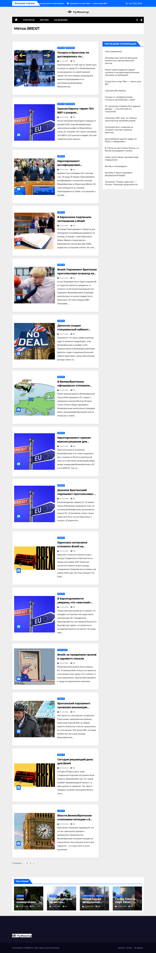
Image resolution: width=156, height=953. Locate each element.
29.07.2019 (64, 334)
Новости (61, 48)
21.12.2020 (64, 61)
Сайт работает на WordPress (23, 948)
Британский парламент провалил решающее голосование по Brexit (73, 707)
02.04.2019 (64, 607)
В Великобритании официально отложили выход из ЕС (73, 385)
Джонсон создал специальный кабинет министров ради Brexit (73, 329)
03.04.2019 (64, 551)
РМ (74, 61)
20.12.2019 (64, 278)
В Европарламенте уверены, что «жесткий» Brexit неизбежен (74, 602)
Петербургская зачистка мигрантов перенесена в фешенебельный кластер (121, 60)
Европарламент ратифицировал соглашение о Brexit (71, 164)
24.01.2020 (64, 226)
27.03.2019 (64, 824)
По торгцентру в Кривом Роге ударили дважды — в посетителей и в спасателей (122, 109)
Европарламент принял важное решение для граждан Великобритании (76, 441)
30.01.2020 (64, 169)
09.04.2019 (64, 390)
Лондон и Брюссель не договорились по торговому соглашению (74, 56)
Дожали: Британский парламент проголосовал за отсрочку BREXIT (77, 494)
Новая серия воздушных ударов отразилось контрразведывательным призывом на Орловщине (122, 72)
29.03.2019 (64, 712)
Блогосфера (62, 650)
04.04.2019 (64, 499)
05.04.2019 (64, 446)
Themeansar (54, 948)
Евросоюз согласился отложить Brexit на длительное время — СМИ (75, 546)
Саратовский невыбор (115, 91)
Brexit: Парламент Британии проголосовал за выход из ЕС (77, 273)
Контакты (29, 20)
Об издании (60, 20)
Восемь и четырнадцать (116, 166)
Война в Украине (89, 895)
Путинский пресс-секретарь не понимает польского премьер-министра (119, 130)
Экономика (70, 48)
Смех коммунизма (113, 51)
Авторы (44, 20)
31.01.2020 (64, 117)
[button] (137, 20)
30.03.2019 (64, 663)
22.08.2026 (23, 906)
